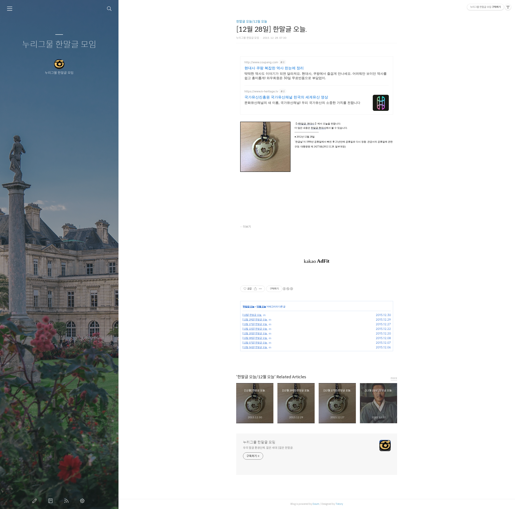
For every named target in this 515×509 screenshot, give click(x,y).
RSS (67, 501)
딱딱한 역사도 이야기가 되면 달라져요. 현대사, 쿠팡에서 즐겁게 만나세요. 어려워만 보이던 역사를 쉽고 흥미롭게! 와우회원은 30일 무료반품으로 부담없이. (315, 75)
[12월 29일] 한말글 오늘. (255, 319)
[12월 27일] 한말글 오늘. (255, 324)
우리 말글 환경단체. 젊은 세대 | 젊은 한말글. (268, 448)
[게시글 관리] (260, 289)
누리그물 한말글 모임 (59, 45)
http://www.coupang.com (261, 62)
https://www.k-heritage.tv (261, 91)
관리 (83, 501)
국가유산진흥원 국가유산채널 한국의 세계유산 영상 (286, 97)
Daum (316, 503)
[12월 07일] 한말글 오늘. (255, 342)
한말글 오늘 (248, 306)
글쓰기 (35, 501)
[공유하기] (255, 289)
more (394, 378)
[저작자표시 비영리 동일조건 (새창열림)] (287, 288)
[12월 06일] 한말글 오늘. (255, 347)
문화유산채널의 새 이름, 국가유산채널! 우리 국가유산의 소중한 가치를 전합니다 (302, 103)
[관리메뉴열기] (508, 7)
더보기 (247, 226)
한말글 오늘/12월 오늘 (251, 21)
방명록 (51, 501)
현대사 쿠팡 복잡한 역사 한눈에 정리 (274, 68)
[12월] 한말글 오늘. (252, 314)
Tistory (339, 503)
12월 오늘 (261, 306)
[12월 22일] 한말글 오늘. (255, 328)
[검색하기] (109, 8)
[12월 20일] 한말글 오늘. (255, 333)
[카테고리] (9, 8)
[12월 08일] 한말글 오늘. (255, 338)
